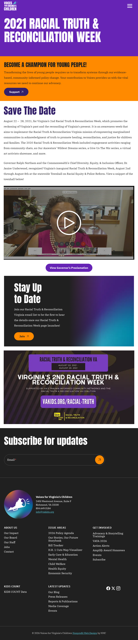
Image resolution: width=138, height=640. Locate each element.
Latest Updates (59, 586)
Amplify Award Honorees (109, 550)
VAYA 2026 (100, 541)
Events (97, 555)
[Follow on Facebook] (108, 588)
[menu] (130, 6)
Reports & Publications (63, 601)
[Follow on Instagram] (118, 588)
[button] (69, 223)
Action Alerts (101, 545)
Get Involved (102, 527)
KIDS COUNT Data (15, 591)
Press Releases (57, 596)
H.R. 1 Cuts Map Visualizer (65, 550)
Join (22, 336)
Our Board (10, 537)
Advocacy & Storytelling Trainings (108, 535)
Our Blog (53, 592)
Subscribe (99, 559)
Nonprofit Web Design (85, 633)
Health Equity (57, 568)
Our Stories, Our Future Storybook (63, 539)
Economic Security (60, 573)
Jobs (7, 547)
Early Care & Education (63, 554)
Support (14, 92)
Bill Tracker (55, 545)
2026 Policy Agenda (61, 533)
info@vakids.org (45, 511)
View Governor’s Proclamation (69, 267)
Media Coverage (58, 606)
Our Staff (9, 542)
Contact (9, 551)
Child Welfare (56, 564)
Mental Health (57, 559)
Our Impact (11, 533)
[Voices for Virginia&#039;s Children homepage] (11, 6)
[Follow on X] (113, 588)
